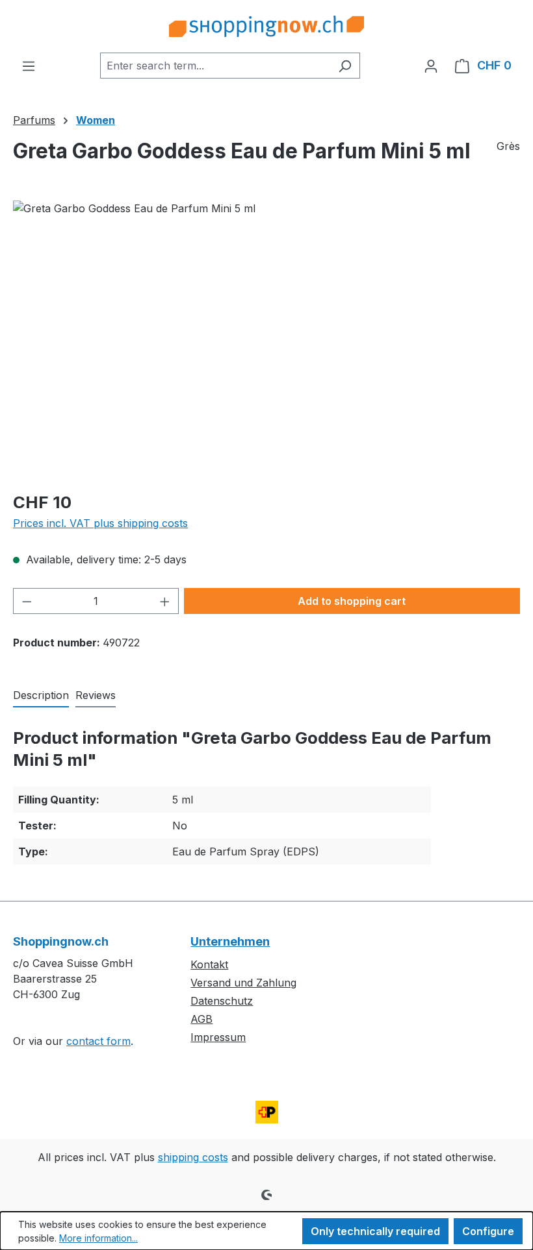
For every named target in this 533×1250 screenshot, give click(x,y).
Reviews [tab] (95, 695)
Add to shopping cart (352, 600)
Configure (488, 1231)
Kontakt (209, 964)
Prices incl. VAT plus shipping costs (100, 523)
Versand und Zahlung (243, 982)
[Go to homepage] (266, 26)
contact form (98, 1041)
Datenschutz (221, 1000)
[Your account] (431, 66)
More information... (98, 1238)
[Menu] (28, 66)
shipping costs (193, 1157)
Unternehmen (230, 941)
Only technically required (375, 1231)
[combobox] (215, 66)
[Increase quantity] (165, 601)
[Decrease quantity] (26, 601)
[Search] (345, 66)
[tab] (41, 695)
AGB (201, 1018)
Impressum (218, 1037)
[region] (266, 340)
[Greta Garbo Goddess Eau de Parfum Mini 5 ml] (266, 340)
